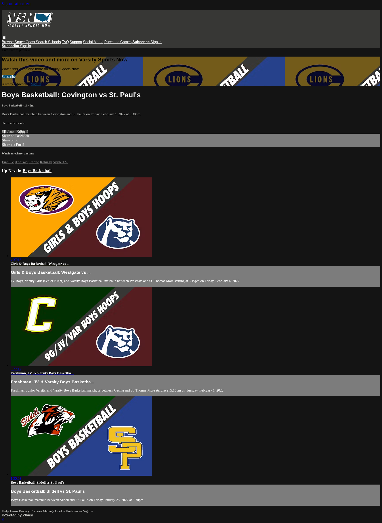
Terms (14, 511)
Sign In (25, 46)
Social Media (93, 42)
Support (76, 42)
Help (6, 511)
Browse (8, 42)
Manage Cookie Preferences (63, 511)
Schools (54, 42)
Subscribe (8, 76)
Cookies (37, 511)
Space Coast (25, 42)
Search (42, 42)
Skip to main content (16, 4)
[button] (4, 37)
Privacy (25, 511)
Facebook (9, 131)
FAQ (65, 42)
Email (24, 131)
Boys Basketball (12, 105)
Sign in (156, 42)
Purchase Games (118, 42)
